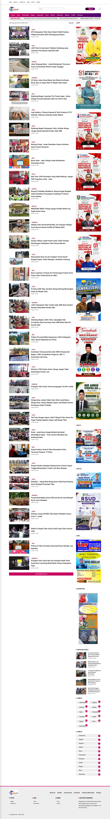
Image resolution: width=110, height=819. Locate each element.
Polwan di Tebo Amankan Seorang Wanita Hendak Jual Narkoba (52, 547)
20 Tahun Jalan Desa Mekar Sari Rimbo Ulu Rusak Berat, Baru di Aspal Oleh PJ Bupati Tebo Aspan (50, 81)
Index (28, 2)
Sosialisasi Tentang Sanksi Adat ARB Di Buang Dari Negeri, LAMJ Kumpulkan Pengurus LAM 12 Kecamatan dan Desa (50, 354)
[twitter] (92, 2)
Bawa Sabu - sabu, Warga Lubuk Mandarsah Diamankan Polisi (48, 161)
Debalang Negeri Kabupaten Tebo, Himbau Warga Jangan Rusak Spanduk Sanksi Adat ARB (50, 129)
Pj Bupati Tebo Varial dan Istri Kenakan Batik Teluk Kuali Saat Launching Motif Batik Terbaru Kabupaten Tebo (51, 563)
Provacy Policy (68, 792)
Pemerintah (25, 15)
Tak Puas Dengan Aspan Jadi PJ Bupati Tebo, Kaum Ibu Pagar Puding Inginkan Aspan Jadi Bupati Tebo (52, 418)
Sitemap (38, 2)
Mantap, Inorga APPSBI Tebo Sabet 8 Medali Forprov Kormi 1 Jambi (51, 515)
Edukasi (67, 15)
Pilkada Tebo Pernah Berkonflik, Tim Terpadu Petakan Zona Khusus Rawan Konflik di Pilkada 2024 (51, 226)
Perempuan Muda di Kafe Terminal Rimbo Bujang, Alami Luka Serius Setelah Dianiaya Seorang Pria (94, 654)
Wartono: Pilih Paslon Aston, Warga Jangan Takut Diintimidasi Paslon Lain (50, 370)
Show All (71, 22)
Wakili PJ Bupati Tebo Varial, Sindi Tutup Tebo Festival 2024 (51, 530)
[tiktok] (100, 2)
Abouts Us (52, 792)
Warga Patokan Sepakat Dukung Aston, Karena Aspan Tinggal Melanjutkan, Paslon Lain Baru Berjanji (51, 467)
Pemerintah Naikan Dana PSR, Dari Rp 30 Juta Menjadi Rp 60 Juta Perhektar (52, 499)
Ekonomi (83, 707)
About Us (15, 2)
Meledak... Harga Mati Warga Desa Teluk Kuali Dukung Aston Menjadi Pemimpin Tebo (52, 483)
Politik (73, 15)
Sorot (47, 15)
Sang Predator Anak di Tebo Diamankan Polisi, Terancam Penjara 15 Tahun (48, 450)
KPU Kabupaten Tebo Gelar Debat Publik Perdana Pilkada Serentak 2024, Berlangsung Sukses (50, 33)
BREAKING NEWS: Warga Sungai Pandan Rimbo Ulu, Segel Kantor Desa (51, 210)
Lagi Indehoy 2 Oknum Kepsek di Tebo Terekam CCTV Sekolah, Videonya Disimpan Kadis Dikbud (51, 113)
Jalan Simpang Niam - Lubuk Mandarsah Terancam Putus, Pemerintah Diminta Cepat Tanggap (50, 65)
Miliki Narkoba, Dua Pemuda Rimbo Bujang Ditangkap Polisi (94, 663)
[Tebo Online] (14, 11)
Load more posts (41, 574)
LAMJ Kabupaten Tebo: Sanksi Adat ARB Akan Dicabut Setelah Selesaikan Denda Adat (52, 306)
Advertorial (40, 15)
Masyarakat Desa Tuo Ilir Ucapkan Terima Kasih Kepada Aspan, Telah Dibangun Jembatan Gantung (50, 258)
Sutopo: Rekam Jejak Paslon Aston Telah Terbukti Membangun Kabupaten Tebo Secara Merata (50, 242)
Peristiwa (80, 15)
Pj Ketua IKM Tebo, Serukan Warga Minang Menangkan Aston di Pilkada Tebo (52, 290)
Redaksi (59, 792)
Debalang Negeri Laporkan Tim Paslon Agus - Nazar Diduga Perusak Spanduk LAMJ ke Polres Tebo (51, 97)
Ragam (33, 15)
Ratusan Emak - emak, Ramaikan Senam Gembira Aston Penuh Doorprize (50, 145)
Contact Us (22, 2)
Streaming (60, 15)
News (18, 15)
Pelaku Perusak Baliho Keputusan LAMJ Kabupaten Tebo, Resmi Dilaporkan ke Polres (51, 338)
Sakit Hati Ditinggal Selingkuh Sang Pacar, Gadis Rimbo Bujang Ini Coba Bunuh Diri (94, 689)
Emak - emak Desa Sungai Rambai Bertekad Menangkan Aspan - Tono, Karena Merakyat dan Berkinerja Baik (49, 434)
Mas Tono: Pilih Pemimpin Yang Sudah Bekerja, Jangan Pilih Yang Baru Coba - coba (52, 177)
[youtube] (97, 2)
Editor (33, 2)
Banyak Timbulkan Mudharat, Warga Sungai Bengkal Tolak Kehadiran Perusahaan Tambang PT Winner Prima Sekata (51, 193)
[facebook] (89, 2)
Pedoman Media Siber (88, 792)
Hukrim (53, 15)
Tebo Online (21, 814)
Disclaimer (77, 792)
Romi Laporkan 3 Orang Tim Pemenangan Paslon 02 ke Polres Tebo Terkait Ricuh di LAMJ (52, 274)
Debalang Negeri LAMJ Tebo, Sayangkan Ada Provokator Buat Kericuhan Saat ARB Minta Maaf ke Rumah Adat (51, 322)
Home (10, 2)
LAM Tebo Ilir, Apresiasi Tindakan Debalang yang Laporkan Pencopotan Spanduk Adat (49, 49)
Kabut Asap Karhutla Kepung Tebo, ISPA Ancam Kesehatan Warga (47, 18)
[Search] (62, 8)
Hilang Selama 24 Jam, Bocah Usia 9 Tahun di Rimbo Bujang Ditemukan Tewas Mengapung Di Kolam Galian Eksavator (94, 681)
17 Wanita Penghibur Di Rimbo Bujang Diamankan (94, 672)
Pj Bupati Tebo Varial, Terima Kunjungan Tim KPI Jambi (52, 387)
